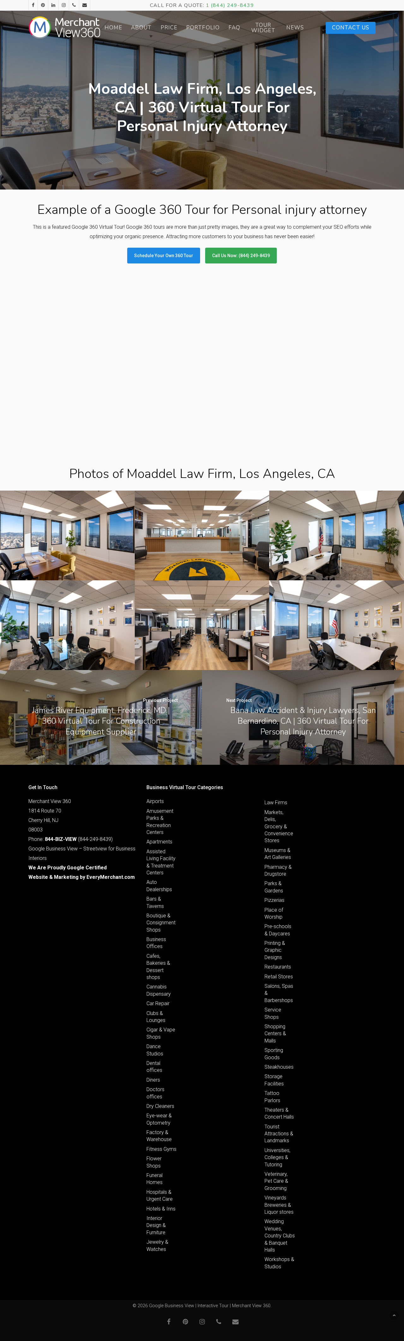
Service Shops (272, 1013)
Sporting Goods (273, 1053)
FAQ (234, 27)
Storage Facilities (274, 1079)
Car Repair (157, 1003)
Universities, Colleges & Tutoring (277, 1157)
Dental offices (154, 1066)
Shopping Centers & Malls (275, 1034)
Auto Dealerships (159, 885)
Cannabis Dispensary (158, 990)
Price (169, 27)
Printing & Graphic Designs (274, 950)
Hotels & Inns (160, 1209)
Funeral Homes (154, 1178)
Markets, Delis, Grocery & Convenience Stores (278, 826)
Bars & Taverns (155, 902)
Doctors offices (155, 1092)
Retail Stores (278, 977)
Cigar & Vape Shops (160, 1033)
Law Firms (275, 803)
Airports (155, 801)
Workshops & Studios (279, 1262)
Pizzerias (274, 900)
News (295, 27)
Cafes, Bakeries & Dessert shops (158, 966)
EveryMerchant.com (110, 877)
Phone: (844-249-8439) (70, 839)
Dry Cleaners (160, 1106)
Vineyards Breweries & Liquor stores (279, 1205)
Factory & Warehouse (159, 1135)
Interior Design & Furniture (156, 1225)
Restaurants (277, 967)
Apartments (159, 842)
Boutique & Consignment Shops (160, 923)
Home (113, 27)
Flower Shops (154, 1162)
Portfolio (203, 27)
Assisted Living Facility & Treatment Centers (160, 862)
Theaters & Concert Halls (279, 1113)
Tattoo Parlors (272, 1096)
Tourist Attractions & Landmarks (278, 1134)
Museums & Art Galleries (277, 853)
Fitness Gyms (161, 1149)
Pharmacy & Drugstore (278, 870)
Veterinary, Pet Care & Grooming (276, 1181)
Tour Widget (263, 27)
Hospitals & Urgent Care (159, 1195)
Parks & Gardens (273, 886)
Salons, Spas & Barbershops (278, 993)
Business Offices (156, 942)
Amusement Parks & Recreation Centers (159, 821)
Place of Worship (273, 913)
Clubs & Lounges (155, 1016)
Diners (153, 1080)
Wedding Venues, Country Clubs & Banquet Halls (279, 1235)
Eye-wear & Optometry (159, 1119)
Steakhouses (279, 1067)
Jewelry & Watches (157, 1245)
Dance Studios (154, 1049)
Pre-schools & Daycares (277, 929)
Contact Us (350, 27)
